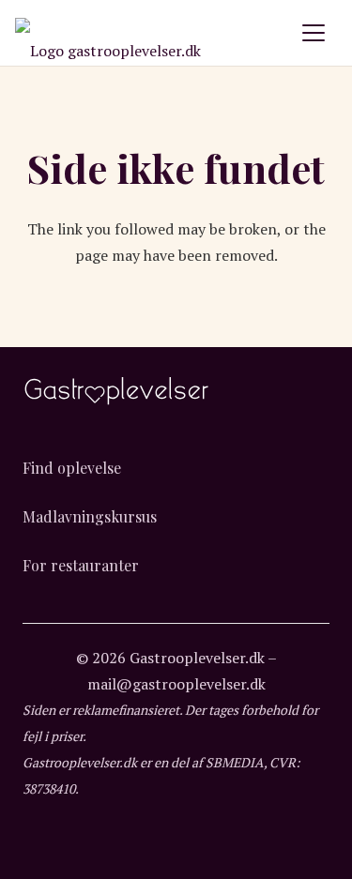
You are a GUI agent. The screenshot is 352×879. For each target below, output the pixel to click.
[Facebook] (137, 854)
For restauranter (81, 565)
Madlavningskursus (90, 516)
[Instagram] (176, 855)
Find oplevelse (72, 467)
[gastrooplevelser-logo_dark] (108, 33)
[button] (313, 33)
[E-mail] (215, 854)
